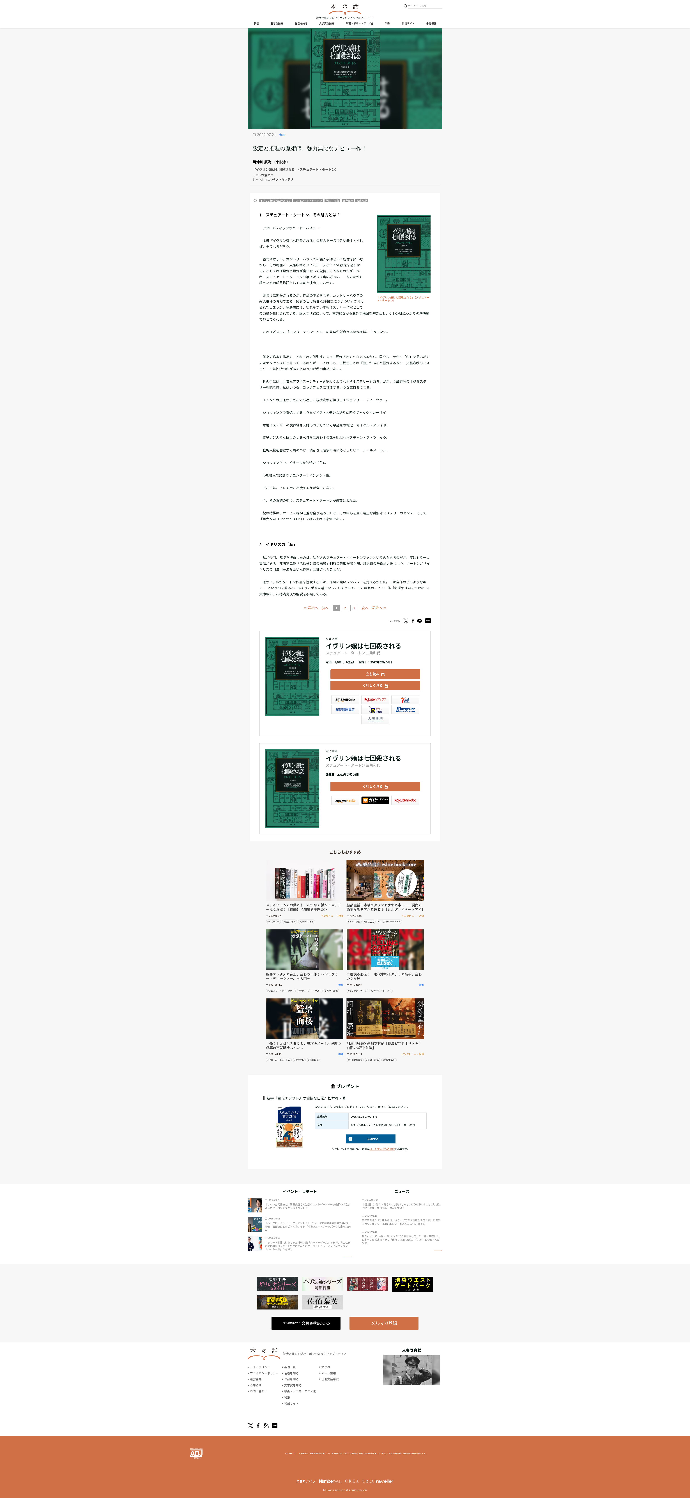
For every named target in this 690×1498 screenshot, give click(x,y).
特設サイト (408, 23)
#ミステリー (273, 921)
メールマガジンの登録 (382, 1149)
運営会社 (255, 1379)
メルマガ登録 (384, 1323)
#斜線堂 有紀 (389, 1060)
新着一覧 (290, 1367)
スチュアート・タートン (308, 200)
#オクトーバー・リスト (309, 990)
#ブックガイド (307, 921)
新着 (256, 23)
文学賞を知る (326, 23)
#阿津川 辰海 (331, 990)
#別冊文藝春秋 (355, 1060)
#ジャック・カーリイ (381, 990)
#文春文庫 (266, 175)
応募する (362, 1139)
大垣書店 (375, 719)
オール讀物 (328, 1373)
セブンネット (405, 699)
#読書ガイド (290, 921)
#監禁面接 (299, 1060)
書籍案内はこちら (306, 1323)
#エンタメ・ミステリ (279, 179)
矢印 (348, 1256)
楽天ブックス (375, 699)
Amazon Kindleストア (345, 800)
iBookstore (375, 800)
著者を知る (277, 23)
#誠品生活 (369, 921)
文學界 (325, 1367)
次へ (365, 608)
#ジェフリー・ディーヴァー (280, 990)
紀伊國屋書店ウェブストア (345, 709)
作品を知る (301, 23)
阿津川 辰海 (262, 162)
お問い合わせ (258, 1391)
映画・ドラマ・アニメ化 (360, 23)
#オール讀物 (354, 921)
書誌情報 (431, 23)
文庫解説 (362, 200)
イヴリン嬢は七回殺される (275, 200)
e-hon (375, 709)
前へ (324, 608)
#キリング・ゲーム (357, 990)
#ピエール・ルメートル (278, 1060)
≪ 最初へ (311, 608)
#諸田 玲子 (313, 1060)
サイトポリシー (260, 1367)
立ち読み (373, 674)
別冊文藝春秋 (330, 1379)
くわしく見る (372, 685)
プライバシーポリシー (264, 1373)
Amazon (345, 699)
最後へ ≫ (379, 608)
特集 (387, 23)
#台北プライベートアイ (389, 921)
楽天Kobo (405, 800)
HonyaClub (405, 709)
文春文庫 (348, 200)
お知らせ (255, 1385)
